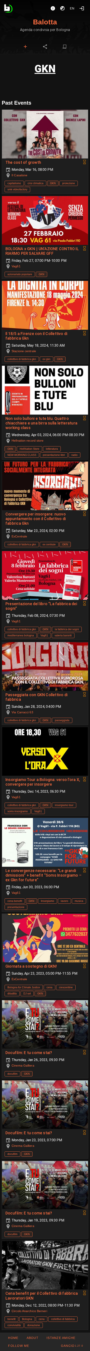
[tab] (25, 47)
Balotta (45, 22)
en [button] (72, 8)
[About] (53, 8)
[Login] (82, 8)
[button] (61, 1338)
